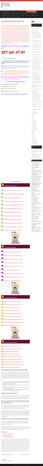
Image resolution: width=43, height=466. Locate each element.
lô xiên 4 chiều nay (18, 440)
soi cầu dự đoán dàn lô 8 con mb (36, 61)
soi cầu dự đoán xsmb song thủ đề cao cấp (12, 212)
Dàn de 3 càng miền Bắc (35, 167)
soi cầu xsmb (37, 213)
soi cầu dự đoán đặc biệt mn (36, 96)
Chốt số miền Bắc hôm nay (36, 164)
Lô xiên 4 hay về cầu (19, 442)
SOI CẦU (37, 15)
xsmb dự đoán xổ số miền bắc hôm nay (36, 228)
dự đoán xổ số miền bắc (35, 179)
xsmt (32, 231)
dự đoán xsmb (39, 176)
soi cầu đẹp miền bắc (21, 11)
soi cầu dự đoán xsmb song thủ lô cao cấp (12, 197)
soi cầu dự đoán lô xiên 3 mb (7, 434)
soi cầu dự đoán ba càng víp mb (36, 34)
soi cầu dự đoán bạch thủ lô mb (36, 40)
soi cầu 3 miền (34, 196)
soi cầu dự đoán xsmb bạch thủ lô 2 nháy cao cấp (13, 194)
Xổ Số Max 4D (34, 127)
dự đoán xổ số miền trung (35, 186)
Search (33, 21)
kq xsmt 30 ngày (34, 141)
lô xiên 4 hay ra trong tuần (7, 442)
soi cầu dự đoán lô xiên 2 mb (36, 63)
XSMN (13, 15)
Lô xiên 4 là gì (4, 444)
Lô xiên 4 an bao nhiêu (8, 440)
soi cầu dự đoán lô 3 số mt (35, 81)
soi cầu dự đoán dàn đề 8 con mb (36, 47)
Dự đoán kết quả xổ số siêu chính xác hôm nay (36, 174)
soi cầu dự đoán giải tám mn (36, 98)
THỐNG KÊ (33, 15)
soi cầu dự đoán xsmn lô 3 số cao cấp (11, 325)
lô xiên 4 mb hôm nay (19, 444)
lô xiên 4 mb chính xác (13, 444)
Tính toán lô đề (24, 13)
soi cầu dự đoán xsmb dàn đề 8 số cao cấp (12, 223)
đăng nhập (6, 460)
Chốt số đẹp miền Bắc (35, 165)
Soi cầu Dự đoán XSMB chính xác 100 (36, 204)
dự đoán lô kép (34, 176)
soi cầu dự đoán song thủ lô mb (8, 433)
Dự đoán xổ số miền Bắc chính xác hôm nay (36, 181)
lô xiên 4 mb (9, 45)
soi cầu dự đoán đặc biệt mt (36, 78)
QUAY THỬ (33, 137)
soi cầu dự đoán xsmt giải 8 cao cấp (11, 351)
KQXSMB (33, 192)
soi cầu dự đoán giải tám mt (36, 79)
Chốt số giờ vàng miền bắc (36, 162)
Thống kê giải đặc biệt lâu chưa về (36, 222)
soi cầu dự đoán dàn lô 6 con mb (36, 60)
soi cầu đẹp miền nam (15, 13)
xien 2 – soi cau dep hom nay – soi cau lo (5, 5)
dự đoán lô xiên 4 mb (19, 439)
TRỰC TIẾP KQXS (4, 15)
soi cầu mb (33, 213)
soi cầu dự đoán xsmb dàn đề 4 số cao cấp (12, 215)
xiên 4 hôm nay (23, 451)
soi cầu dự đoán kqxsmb (35, 202)
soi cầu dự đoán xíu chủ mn (36, 109)
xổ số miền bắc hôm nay (37, 231)
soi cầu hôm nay (34, 206)
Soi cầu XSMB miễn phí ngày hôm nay (36, 215)
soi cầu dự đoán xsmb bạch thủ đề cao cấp (12, 208)
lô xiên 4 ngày (15, 445)
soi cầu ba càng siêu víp (35, 197)
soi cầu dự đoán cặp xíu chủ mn (36, 95)
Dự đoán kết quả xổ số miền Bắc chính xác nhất (36, 172)
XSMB (10, 15)
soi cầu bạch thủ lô (34, 199)
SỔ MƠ (33, 135)
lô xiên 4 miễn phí (10, 445)
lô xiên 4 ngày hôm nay (20, 445)
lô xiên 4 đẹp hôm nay (15, 441)
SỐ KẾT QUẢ (33, 138)
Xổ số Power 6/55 (34, 129)
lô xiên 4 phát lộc (26, 445)
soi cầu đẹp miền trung (6, 13)
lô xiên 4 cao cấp (14, 440)
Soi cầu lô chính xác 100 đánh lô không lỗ (36, 211)
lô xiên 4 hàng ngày (20, 441)
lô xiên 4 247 (3, 440)
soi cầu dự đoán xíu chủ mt (36, 90)
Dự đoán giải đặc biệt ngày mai (36, 170)
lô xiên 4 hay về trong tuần (6, 443)
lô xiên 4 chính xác (24, 440)
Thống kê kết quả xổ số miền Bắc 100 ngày (36, 224)
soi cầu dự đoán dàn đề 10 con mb (7, 454)
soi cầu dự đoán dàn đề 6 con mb (36, 46)
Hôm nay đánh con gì (35, 189)
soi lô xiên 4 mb (19, 451)
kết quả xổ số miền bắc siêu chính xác (36, 194)
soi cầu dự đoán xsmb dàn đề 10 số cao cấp (12, 226)
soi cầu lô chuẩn (34, 209)
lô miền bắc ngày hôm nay (25, 439)
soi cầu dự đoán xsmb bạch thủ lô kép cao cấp (13, 201)
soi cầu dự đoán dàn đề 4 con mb (36, 44)
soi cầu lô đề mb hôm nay (13, 451)
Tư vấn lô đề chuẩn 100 (33, 13)
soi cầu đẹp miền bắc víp (31, 11)
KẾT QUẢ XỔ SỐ (21, 15)
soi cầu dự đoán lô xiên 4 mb (36, 66)
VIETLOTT (27, 15)
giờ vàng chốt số (34, 187)
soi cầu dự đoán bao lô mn (35, 93)
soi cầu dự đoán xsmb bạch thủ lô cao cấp (12, 190)
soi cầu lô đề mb (20, 45)
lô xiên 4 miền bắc (13, 46)
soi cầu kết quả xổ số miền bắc (36, 207)
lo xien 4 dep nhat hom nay (8, 441)
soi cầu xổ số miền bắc (35, 218)
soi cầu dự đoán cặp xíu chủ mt (36, 76)
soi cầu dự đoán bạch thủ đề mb (36, 36)
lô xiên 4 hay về (14, 442)
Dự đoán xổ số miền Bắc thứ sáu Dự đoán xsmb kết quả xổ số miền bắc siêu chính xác (36, 184)
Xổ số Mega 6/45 (34, 124)
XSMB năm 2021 (34, 229)
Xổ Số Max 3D (34, 126)
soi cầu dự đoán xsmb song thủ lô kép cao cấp (13, 205)
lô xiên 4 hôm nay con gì (19, 443)
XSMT (17, 15)
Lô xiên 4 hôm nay (13, 443)
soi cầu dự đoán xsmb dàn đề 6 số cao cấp (12, 219)
